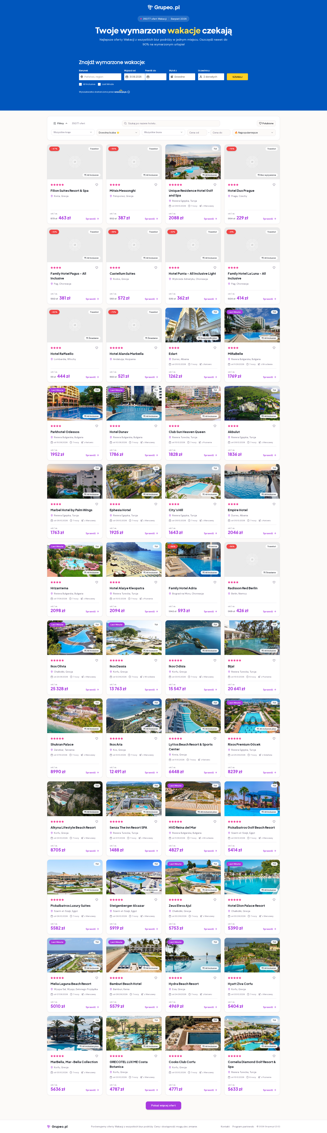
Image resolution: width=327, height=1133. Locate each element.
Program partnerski (243, 1126)
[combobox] (118, 132)
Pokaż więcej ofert (163, 1105)
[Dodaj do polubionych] (96, 184)
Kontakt (225, 1126)
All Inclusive (89, 84)
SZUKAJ (237, 77)
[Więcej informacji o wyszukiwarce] (128, 92)
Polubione (268, 123)
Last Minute (108, 84)
